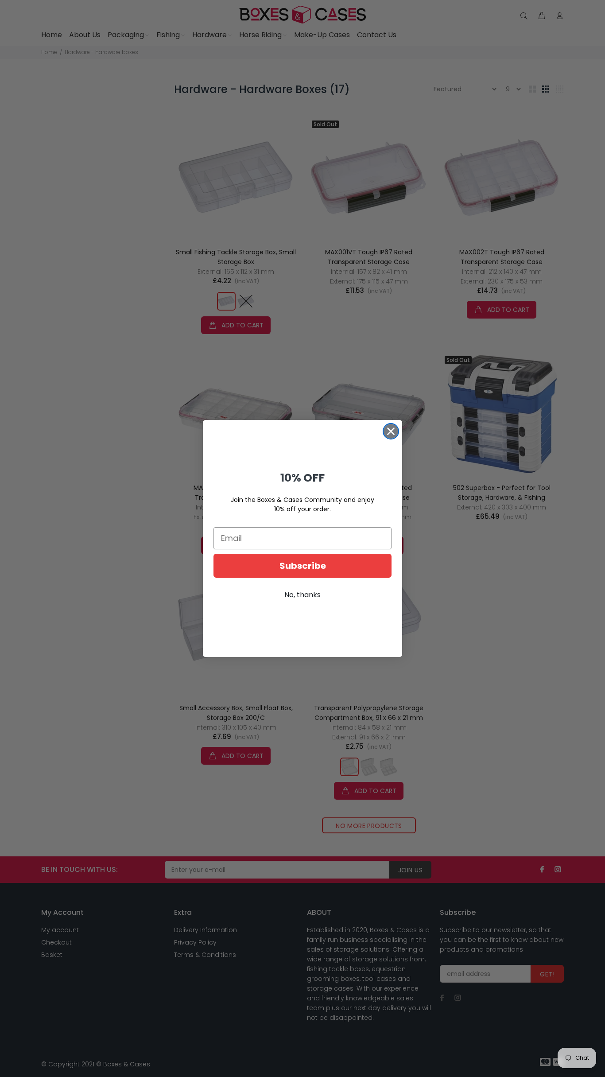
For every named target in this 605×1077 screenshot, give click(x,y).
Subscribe (302, 566)
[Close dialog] (391, 431)
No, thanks (302, 595)
